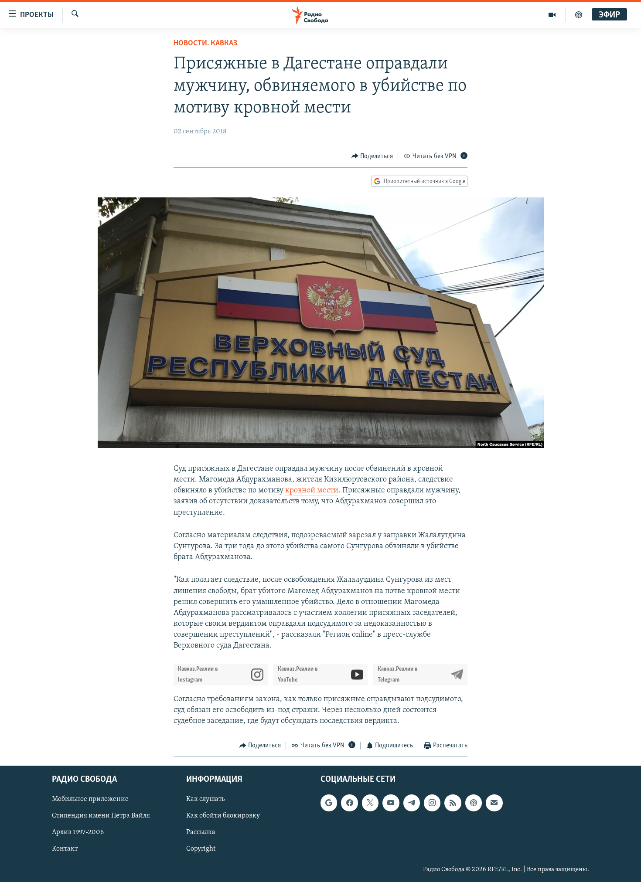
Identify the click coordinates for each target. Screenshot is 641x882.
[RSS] (452, 802)
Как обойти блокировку (223, 815)
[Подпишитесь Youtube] (390, 802)
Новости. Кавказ (205, 43)
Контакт (65, 848)
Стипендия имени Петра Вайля (101, 815)
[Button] (372, 156)
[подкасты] (579, 14)
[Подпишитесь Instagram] (432, 802)
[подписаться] (494, 802)
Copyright (200, 848)
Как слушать (205, 799)
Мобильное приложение (90, 799)
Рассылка (200, 832)
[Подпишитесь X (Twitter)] (370, 802)
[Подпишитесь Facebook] (349, 802)
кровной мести (311, 491)
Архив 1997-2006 (78, 832)
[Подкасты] (473, 802)
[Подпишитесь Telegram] (411, 802)
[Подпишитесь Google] (328, 802)
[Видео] (552, 14)
